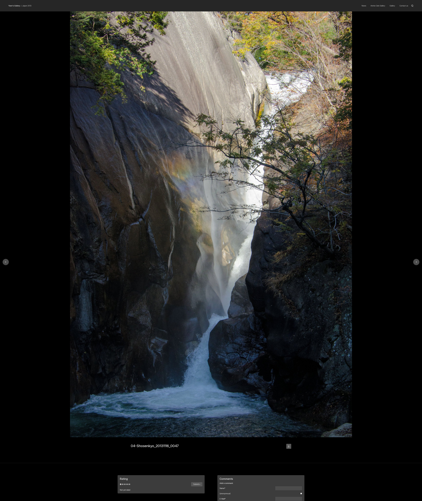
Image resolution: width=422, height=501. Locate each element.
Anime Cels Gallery (378, 6)
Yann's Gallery (14, 6)
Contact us (403, 6)
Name (222, 488)
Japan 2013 (26, 6)
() (225, 493)
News (364, 6)
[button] (6, 262)
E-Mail (223, 499)
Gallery (392, 6)
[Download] (288, 446)
